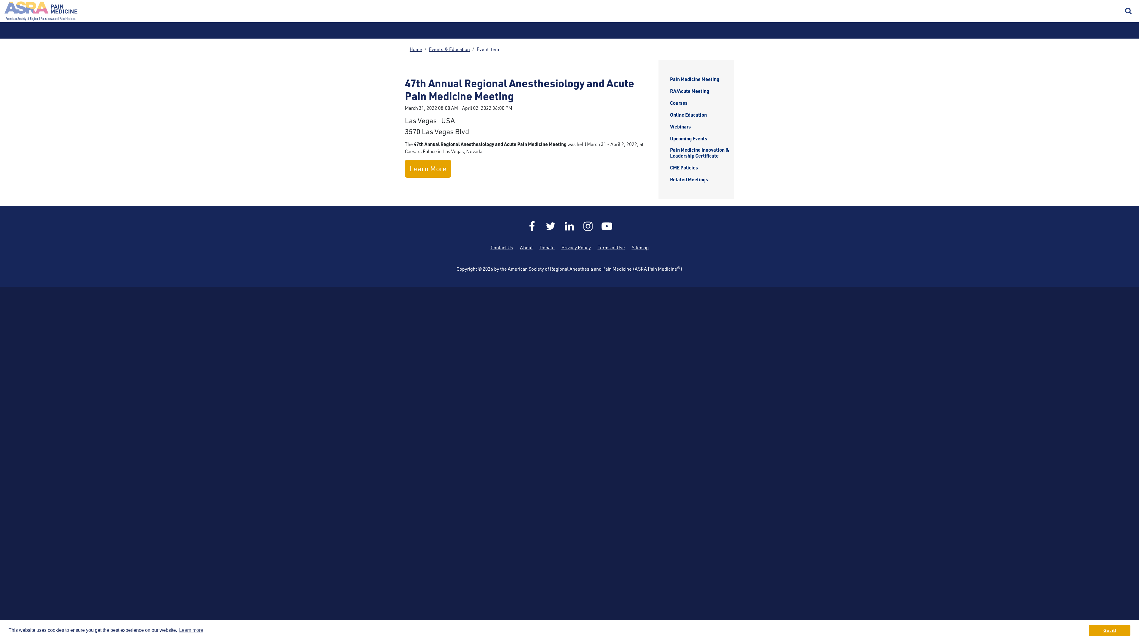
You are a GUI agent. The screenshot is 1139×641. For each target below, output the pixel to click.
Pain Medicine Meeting (694, 79)
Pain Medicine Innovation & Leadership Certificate (699, 153)
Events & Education (449, 49)
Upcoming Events (688, 139)
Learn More (428, 168)
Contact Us (502, 247)
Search (1129, 11)
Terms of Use (611, 247)
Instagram (588, 226)
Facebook (532, 226)
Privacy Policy (576, 247)
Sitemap (640, 247)
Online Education (688, 115)
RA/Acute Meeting (689, 91)
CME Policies (684, 168)
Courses (679, 103)
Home (41, 11)
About (526, 247)
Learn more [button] (191, 630)
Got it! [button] (1109, 630)
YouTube (607, 226)
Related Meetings (689, 180)
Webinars (680, 127)
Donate (547, 247)
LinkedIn (569, 226)
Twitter (551, 226)
